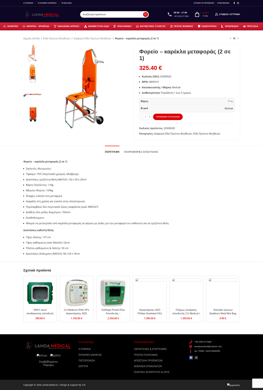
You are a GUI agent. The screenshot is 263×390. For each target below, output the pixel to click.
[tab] (112, 150)
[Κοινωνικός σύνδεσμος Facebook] (234, 3)
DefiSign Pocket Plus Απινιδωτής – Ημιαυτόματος (113, 313)
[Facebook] (191, 357)
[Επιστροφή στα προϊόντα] (234, 38)
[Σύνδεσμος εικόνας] (48, 345)
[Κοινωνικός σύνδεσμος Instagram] (238, 3)
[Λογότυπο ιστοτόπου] (42, 14)
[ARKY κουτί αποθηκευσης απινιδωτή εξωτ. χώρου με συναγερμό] (40, 292)
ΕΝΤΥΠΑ (83, 366)
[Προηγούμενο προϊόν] (230, 38)
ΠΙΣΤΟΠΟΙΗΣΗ (87, 360)
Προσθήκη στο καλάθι (168, 116)
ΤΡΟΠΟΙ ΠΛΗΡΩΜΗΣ (146, 355)
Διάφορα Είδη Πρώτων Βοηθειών (92, 38)
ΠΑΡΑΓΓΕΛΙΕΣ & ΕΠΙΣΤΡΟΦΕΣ (150, 349)
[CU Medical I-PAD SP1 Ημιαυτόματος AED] (76, 292)
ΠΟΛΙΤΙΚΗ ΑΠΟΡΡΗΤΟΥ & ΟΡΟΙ (151, 372)
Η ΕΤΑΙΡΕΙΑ (85, 349)
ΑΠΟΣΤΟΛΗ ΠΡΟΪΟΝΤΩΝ (148, 360)
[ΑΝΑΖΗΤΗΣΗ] (145, 14)
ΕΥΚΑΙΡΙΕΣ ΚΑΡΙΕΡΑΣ (90, 355)
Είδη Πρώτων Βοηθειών (56, 38)
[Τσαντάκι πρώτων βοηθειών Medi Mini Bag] (223, 292)
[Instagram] (196, 357)
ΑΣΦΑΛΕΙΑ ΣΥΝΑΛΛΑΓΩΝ (148, 366)
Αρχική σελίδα (31, 38)
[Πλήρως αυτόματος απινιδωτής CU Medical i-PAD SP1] (186, 292)
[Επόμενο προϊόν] (238, 38)
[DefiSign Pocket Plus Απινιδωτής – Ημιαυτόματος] (113, 292)
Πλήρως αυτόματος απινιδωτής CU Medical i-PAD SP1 (186, 313)
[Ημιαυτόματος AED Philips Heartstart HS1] (149, 292)
